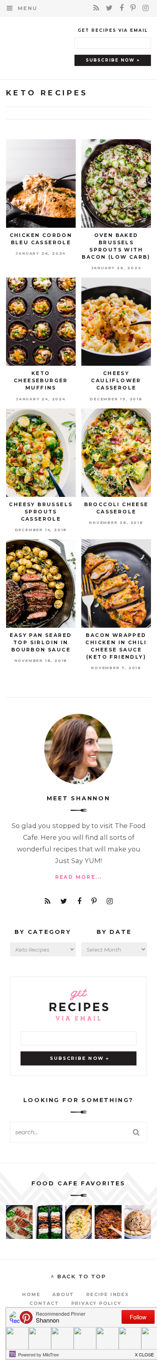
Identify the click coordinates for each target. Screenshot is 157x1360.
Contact (44, 1303)
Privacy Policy (96, 1303)
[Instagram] (145, 8)
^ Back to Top (78, 1276)
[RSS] (97, 8)
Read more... (78, 877)
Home (31, 1294)
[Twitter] (111, 8)
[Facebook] (123, 8)
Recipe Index (107, 1294)
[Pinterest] (134, 8)
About (63, 1294)
